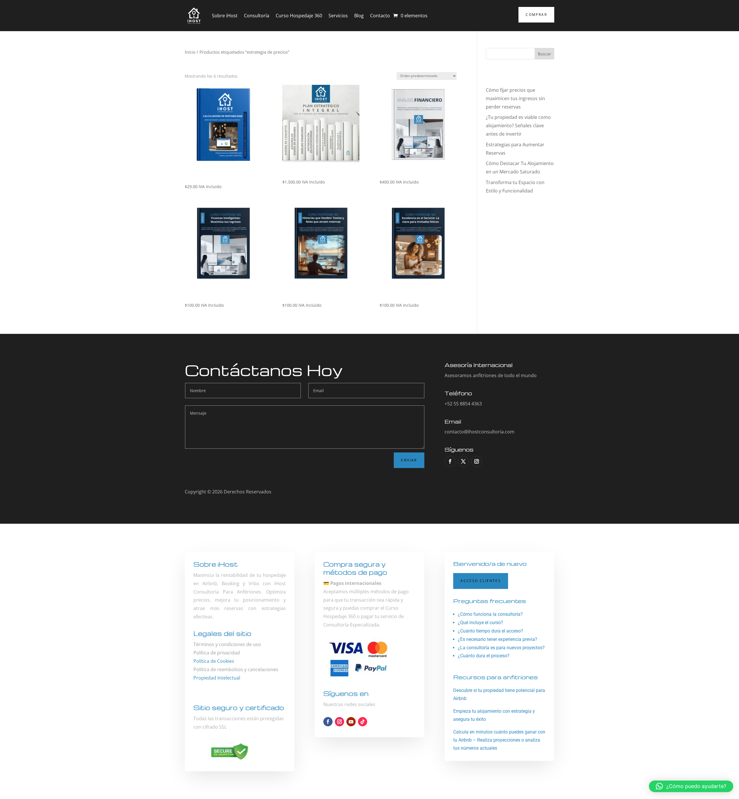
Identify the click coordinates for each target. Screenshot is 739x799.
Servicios (338, 15)
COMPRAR (536, 14)
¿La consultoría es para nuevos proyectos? (501, 647)
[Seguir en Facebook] (450, 461)
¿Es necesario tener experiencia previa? (497, 639)
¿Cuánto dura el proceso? (484, 655)
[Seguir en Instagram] (476, 461)
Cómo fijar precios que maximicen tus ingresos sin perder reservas (515, 98)
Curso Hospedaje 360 (299, 15)
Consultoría (256, 15)
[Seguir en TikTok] (362, 721)
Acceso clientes (480, 580)
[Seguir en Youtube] (351, 721)
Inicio (190, 52)
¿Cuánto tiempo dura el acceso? (490, 631)
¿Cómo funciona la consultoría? (490, 614)
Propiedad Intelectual (216, 678)
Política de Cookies (213, 661)
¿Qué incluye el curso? (480, 622)
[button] (691, 786)
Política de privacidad (216, 653)
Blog (359, 15)
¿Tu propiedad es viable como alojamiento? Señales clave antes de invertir (518, 125)
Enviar (409, 460)
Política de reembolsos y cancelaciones (235, 669)
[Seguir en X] (463, 461)
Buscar (544, 54)
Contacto (380, 15)
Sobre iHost (225, 15)
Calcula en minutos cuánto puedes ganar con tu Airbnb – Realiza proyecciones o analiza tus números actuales (499, 740)
